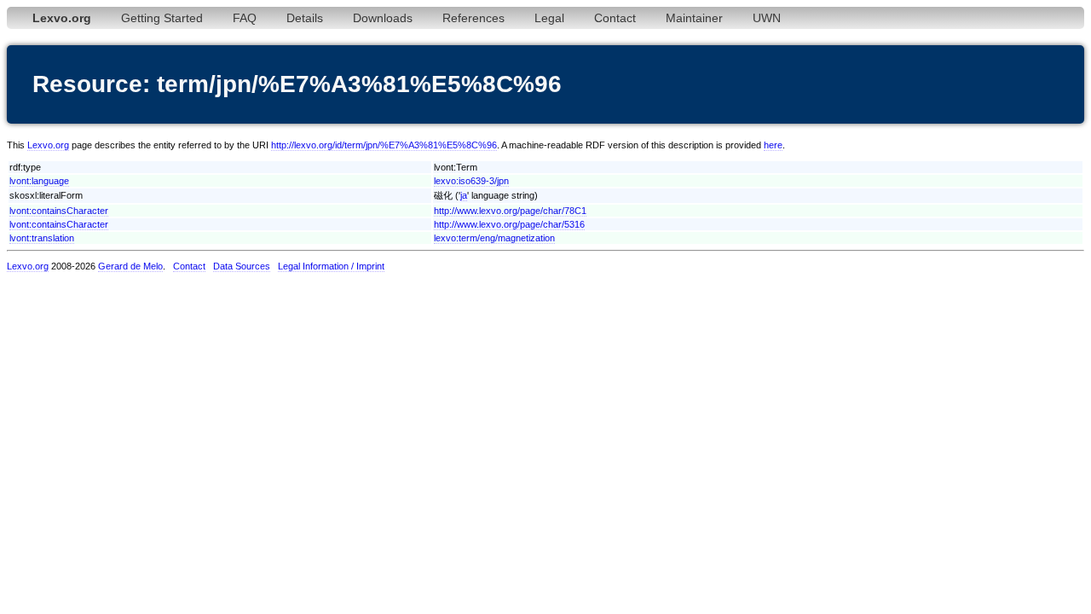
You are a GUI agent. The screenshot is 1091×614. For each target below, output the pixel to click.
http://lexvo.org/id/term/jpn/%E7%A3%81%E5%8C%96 (384, 145)
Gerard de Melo (130, 266)
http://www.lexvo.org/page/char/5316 (509, 224)
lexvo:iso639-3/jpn (471, 181)
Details (304, 18)
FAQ (245, 18)
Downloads (383, 18)
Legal (549, 18)
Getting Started (162, 18)
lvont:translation (41, 238)
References (473, 18)
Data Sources (241, 266)
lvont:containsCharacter (58, 211)
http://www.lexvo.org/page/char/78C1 (510, 211)
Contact (615, 18)
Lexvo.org (48, 145)
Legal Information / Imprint (331, 266)
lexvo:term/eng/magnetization (494, 238)
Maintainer (694, 18)
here (773, 145)
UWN (767, 18)
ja (463, 195)
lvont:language (39, 181)
